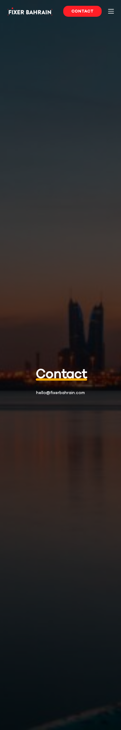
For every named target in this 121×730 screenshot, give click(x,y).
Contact (82, 11)
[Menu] (111, 11)
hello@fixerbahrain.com (60, 392)
